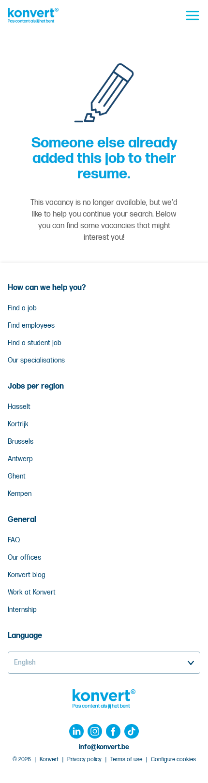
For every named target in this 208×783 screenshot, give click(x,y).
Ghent (17, 476)
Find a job (22, 308)
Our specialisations (36, 360)
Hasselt (19, 407)
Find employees (31, 325)
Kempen (19, 494)
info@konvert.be (104, 747)
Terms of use (126, 759)
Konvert (49, 759)
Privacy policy (84, 759)
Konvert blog (26, 575)
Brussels (20, 441)
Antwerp (20, 459)
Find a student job (34, 343)
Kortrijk (18, 424)
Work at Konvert (32, 592)
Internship (22, 610)
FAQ (14, 540)
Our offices (24, 557)
